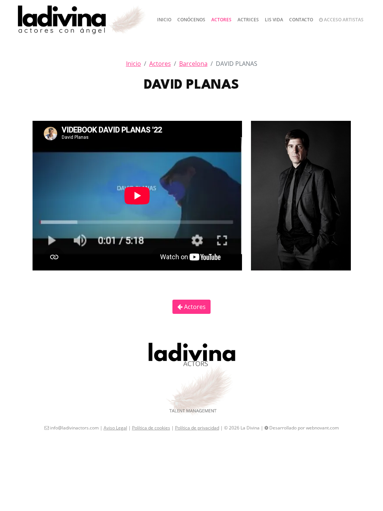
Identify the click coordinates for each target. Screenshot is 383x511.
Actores (221, 19)
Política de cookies (151, 428)
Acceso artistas (343, 19)
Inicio (164, 19)
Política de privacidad (197, 428)
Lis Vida (274, 19)
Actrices (248, 19)
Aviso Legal (115, 428)
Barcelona (193, 63)
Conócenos (191, 19)
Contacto (301, 19)
